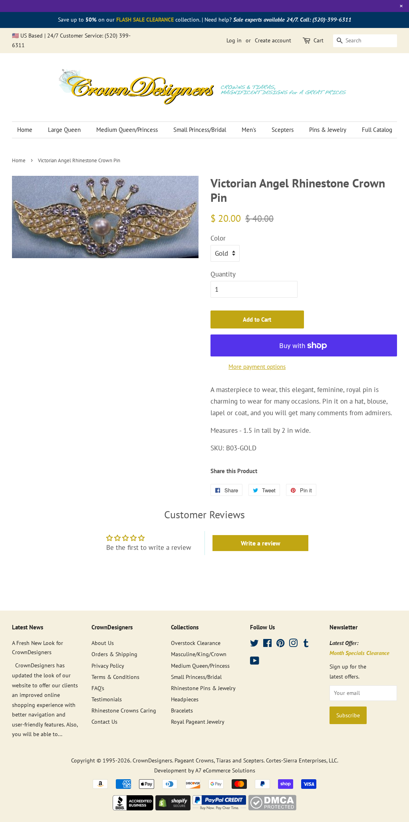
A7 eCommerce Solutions (225, 770)
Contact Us (104, 721)
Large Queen (64, 129)
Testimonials (106, 699)
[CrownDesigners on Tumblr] (306, 644)
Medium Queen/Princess (127, 129)
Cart (319, 40)
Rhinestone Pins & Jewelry (203, 688)
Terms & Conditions (115, 677)
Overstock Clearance (195, 643)
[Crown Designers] (133, 808)
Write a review (260, 543)
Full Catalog (377, 129)
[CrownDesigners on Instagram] (293, 644)
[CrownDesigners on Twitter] (254, 644)
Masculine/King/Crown (198, 654)
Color (218, 238)
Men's (249, 129)
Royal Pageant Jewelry (197, 721)
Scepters (283, 129)
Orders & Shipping (114, 654)
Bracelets (182, 710)
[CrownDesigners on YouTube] (254, 662)
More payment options (257, 366)
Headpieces (185, 699)
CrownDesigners (152, 760)
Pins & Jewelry (327, 129)
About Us (102, 643)
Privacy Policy (107, 665)
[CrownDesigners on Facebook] (267, 644)
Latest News (27, 627)
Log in (234, 40)
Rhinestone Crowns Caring (123, 710)
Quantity (223, 274)
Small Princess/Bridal (199, 129)
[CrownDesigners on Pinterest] (280, 644)
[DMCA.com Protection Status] (272, 808)
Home (24, 129)
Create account (273, 40)
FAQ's (97, 688)
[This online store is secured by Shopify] (173, 808)
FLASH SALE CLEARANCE (145, 19)
